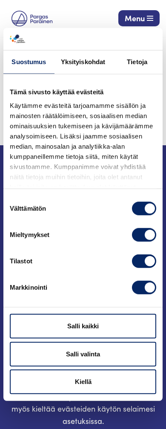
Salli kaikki (83, 326)
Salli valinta (83, 354)
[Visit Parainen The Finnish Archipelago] (31, 18)
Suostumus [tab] (28, 61)
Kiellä (83, 381)
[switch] (144, 235)
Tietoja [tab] (137, 61)
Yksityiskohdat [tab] (83, 61)
